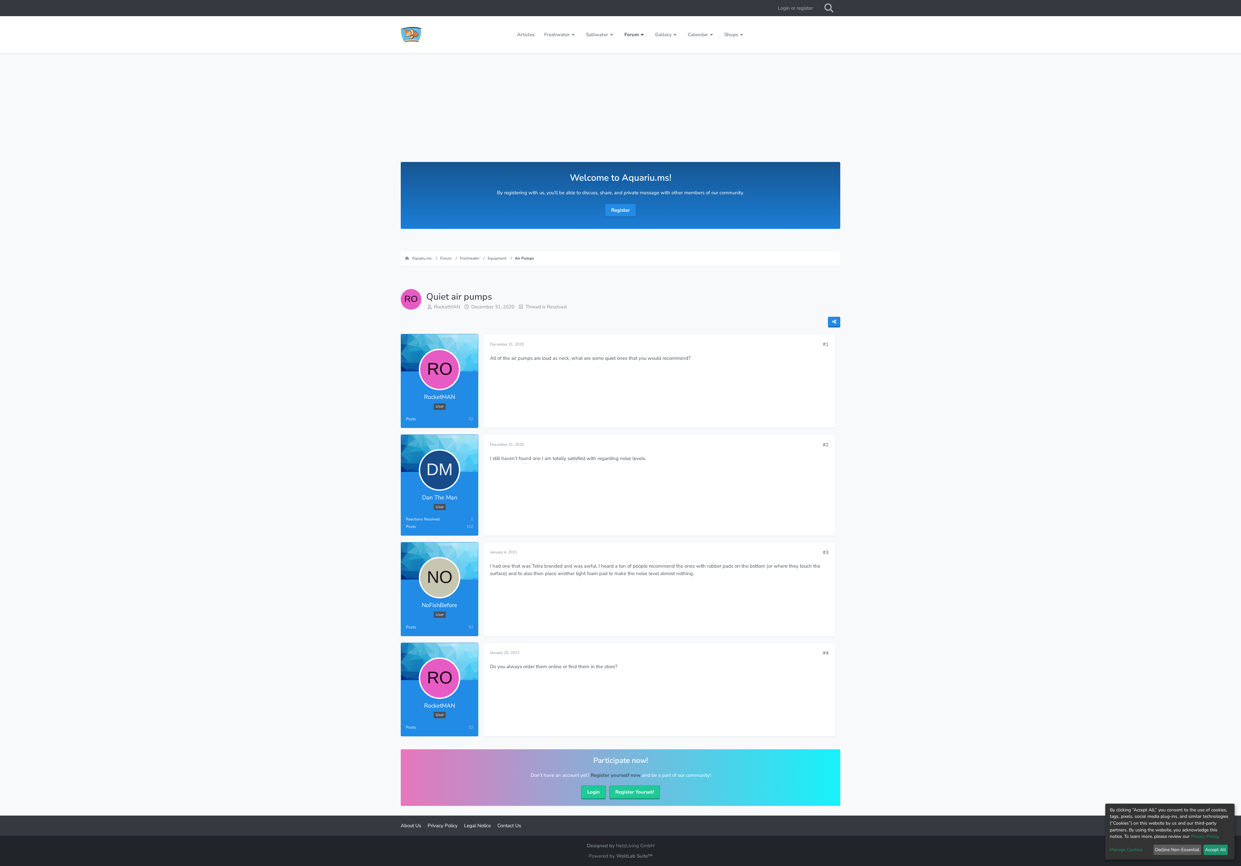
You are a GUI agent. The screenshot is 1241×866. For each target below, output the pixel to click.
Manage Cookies (1126, 850)
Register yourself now (616, 775)
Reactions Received (423, 519)
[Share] (834, 322)
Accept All (1215, 850)
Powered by (620, 856)
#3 (826, 552)
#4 (826, 653)
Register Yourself (634, 792)
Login (593, 792)
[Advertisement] (620, 113)
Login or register (795, 8)
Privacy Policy (1204, 836)
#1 (826, 344)
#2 (826, 445)
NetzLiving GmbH (635, 845)
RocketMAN (447, 307)
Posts (411, 419)
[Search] (829, 8)
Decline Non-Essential (1177, 850)
